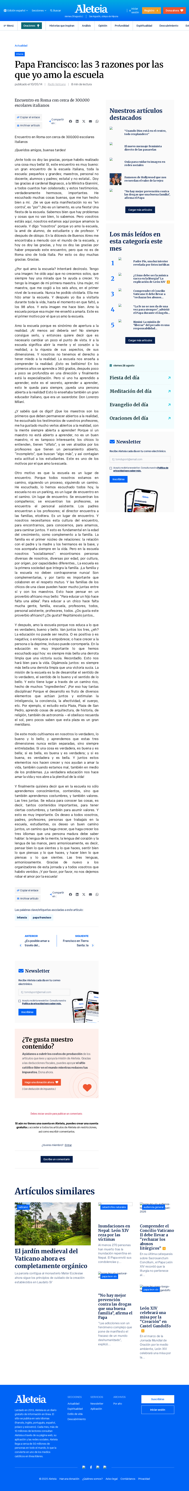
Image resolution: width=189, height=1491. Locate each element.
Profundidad (122, 25)
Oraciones (29, 25)
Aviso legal (112, 1478)
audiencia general (154, 1207)
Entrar (68, 1145)
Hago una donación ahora (39, 1082)
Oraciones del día (129, 418)
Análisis (86, 25)
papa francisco (42, 917)
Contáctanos (128, 1478)
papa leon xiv (109, 1276)
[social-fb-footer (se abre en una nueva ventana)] (91, 1467)
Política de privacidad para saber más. (41, 1003)
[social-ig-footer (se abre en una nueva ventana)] (105, 1467)
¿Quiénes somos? (92, 1478)
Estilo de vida (75, 1414)
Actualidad (21, 45)
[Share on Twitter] (83, 121)
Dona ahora (172, 10)
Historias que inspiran (61, 25)
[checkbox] (19, 1001)
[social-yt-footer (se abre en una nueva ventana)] (84, 1467)
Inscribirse (27, 1012)
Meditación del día (131, 391)
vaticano (23, 1207)
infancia (22, 917)
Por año (117, 1403)
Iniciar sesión (135, 10)
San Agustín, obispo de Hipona (103, 16)
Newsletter (96, 1403)
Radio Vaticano (57, 84)
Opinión (102, 25)
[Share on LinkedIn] (77, 121)
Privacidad (144, 1478)
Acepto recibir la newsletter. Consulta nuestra (44, 1002)
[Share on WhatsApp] (97, 121)
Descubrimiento (168, 25)
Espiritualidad (144, 25)
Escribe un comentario (57, 1159)
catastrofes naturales (114, 1207)
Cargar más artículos (140, 209)
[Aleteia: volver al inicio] (91, 8)
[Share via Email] (90, 121)
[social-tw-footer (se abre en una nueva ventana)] (98, 1467)
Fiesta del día (124, 378)
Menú (10, 25)
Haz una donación (69, 1478)
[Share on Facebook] (70, 121)
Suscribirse (157, 1399)
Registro (149, 10)
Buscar (57, 10)
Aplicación (96, 1408)
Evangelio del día (129, 405)
